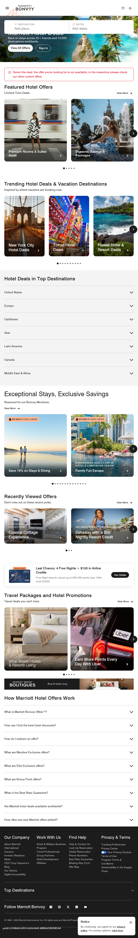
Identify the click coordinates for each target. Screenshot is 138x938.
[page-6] (70, 263)
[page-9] (77, 263)
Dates (80, 24)
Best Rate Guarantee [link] (81, 859)
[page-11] (77, 483)
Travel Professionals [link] (48, 851)
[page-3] (69, 168)
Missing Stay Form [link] (79, 863)
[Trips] (123, 8)
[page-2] (66, 168)
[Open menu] (7, 8)
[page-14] (85, 483)
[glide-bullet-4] (74, 674)
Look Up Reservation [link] (81, 847)
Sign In (43, 48)
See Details (120, 574)
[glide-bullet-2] (69, 674)
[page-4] (71, 168)
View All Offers (20, 48)
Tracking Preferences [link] (113, 844)
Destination (26, 24)
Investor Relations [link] (14, 855)
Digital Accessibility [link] (15, 874)
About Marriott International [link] (12, 846)
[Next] (133, 639)
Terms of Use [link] (109, 856)
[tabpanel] (69, 27)
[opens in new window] (36, 639)
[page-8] (75, 263)
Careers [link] (8, 851)
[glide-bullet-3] (71, 674)
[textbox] (36, 28)
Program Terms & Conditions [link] (111, 861)
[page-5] (74, 168)
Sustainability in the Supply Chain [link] (116, 869)
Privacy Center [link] (109, 848)
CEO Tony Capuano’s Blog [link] (16, 865)
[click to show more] (133, 133)
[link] (116, 852)
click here (117, 930)
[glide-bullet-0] (64, 674)
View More (122, 93)
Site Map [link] (74, 866)
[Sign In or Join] (130, 8)
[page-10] (80, 263)
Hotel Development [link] (47, 859)
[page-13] (82, 483)
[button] (36, 27)
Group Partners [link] (45, 855)
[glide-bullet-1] (66, 674)
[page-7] (72, 263)
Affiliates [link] (41, 863)
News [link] (7, 859)
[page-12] (80, 483)
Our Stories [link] (10, 870)
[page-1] (64, 168)
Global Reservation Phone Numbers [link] (80, 853)
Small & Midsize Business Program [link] (51, 846)
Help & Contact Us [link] (79, 844)
